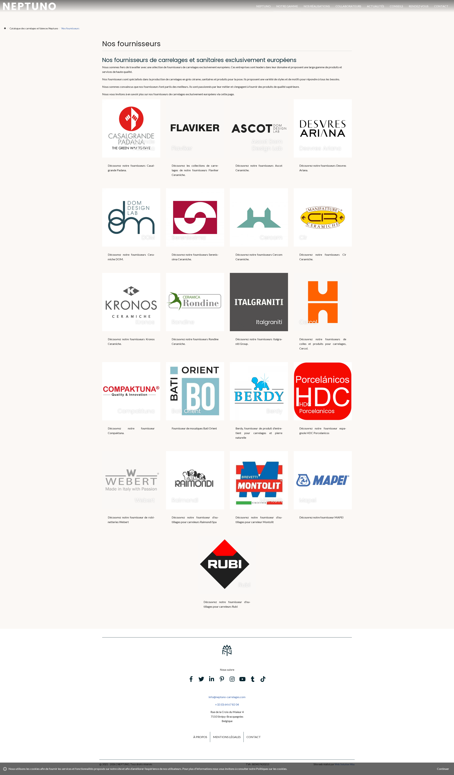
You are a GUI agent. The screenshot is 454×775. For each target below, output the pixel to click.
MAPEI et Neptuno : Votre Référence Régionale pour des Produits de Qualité (323, 489)
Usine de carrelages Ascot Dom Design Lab (259, 140)
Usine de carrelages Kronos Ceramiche (131, 314)
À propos (200, 737)
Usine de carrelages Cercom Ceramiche (259, 229)
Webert (131, 492)
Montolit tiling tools (259, 492)
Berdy (259, 405)
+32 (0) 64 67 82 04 (227, 704)
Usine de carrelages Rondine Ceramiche (195, 314)
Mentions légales (227, 737)
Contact (254, 737)
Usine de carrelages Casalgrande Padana (131, 140)
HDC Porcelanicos (323, 403)
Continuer (443, 768)
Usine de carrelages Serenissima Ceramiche (195, 229)
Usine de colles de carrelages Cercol (323, 316)
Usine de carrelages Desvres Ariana (323, 140)
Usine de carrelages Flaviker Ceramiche (195, 142)
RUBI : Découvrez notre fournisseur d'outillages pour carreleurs (227, 576)
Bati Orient (195, 400)
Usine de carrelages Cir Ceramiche (323, 229)
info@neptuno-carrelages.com (227, 697)
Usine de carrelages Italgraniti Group (259, 314)
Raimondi (195, 492)
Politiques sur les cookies (271, 768)
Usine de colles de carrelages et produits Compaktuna (131, 403)
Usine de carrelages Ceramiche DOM (131, 229)
